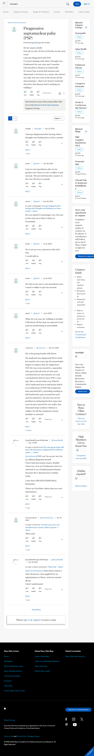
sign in (26, 619)
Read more (82, 391)
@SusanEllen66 (57, 440)
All (86, 27)
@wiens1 (37, 163)
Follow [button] (79, 37)
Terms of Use (8, 736)
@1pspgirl (37, 129)
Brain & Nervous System (16, 23)
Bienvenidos (81, 486)
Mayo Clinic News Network (75, 656)
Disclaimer (8, 681)
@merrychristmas (46, 518)
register (37, 619)
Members (69, 11)
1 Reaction (48, 419)
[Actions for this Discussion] (64, 93)
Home (6, 11)
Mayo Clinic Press (41, 666)
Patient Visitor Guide (42, 671)
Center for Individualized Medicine (47, 661)
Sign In (87, 3)
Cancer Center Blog (42, 656)
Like (25, 95)
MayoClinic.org (9, 720)
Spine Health (80, 49)
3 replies (28, 430)
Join (77, 3)
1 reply (27, 154)
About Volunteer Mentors (13, 671)
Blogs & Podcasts (41, 11)
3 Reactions (47, 93)
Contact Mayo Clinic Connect (14, 691)
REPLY (27, 150)
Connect (13, 4)
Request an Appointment (78, 709)
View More (36, 609)
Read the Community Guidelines (80, 334)
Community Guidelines (12, 676)
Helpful (31, 95)
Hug (38, 95)
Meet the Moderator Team (13, 666)
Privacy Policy (22, 736)
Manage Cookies (34, 736)
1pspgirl (35, 43)
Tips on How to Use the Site (81, 421)
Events (57, 11)
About (6, 656)
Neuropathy (80, 33)
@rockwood (40, 348)
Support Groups (20, 11)
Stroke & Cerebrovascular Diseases (81, 105)
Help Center (84, 11)
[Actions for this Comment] (62, 143)
